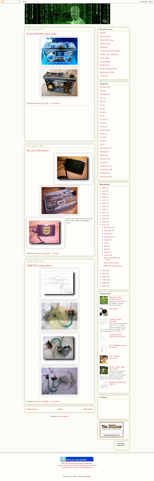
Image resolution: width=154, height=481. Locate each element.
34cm (102, 112)
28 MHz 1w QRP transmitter (115, 320)
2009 (104, 280)
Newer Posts (31, 409)
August (107, 240)
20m (101, 101)
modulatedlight (105, 61)
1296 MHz (103, 94)
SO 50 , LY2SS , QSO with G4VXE (117, 368)
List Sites (75, 467)
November (108, 230)
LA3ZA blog (104, 47)
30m (101, 109)
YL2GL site (104, 76)
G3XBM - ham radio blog (108, 54)
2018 (104, 209)
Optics (102, 155)
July (105, 243)
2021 (104, 200)
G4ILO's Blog (104, 58)
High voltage (104, 148)
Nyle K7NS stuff (105, 36)
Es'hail (102, 141)
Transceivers (104, 166)
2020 (104, 203)
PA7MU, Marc (105, 65)
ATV (101, 137)
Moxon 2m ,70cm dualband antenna (115, 298)
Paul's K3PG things (106, 40)
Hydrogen (103, 151)
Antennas (103, 130)
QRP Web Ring (70, 463)
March (106, 252)
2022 (104, 197)
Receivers (103, 159)
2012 (104, 270)
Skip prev (69, 465)
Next (81, 465)
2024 (104, 191)
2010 (104, 277)
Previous (76, 465)
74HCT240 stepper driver (39, 265)
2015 (104, 219)
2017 (104, 212)
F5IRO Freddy (105, 44)
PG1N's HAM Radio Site (108, 69)
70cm (102, 126)
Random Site (66, 467)
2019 (104, 206)
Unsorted (103, 173)
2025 (104, 188)
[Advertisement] (59, 123)
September (108, 237)
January (107, 255)
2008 (104, 283)
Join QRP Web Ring (85, 467)
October (107, 234)
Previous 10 (61, 465)
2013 (104, 225)
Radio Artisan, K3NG (107, 72)
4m (101, 116)
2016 (104, 216)
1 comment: (55, 253)
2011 (104, 274)
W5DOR (103, 33)
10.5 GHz (103, 87)
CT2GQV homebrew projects (110, 51)
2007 (104, 286)
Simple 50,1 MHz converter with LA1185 (117, 335)
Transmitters (104, 169)
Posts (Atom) (64, 416)
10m (101, 91)
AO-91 (102, 134)
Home (60, 409)
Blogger (88, 476)
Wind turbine (104, 177)
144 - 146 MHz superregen (114, 357)
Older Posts (88, 409)
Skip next (87, 465)
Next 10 (94, 465)
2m (101, 105)
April (106, 249)
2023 (104, 194)
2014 (104, 222)
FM (101, 144)
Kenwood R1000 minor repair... (42, 33)
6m (101, 123)
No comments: (55, 103)
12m (101, 98)
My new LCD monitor (37, 150)
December (108, 227)
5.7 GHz (103, 119)
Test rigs (103, 162)
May (106, 246)
